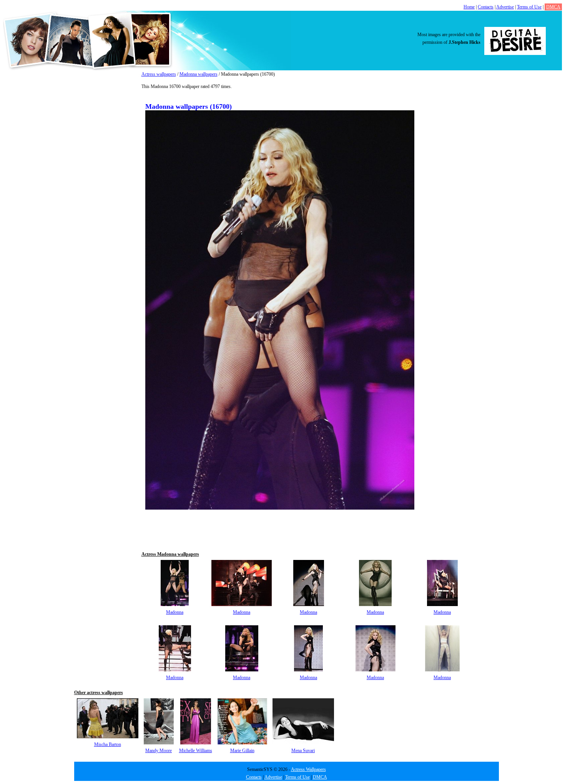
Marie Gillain (242, 750)
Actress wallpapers (158, 74)
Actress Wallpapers (308, 769)
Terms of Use (529, 7)
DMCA (553, 7)
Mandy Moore (158, 750)
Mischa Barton (107, 744)
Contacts (486, 7)
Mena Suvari (303, 750)
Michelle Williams (195, 750)
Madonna (174, 612)
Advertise (505, 7)
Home (469, 7)
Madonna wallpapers (198, 74)
